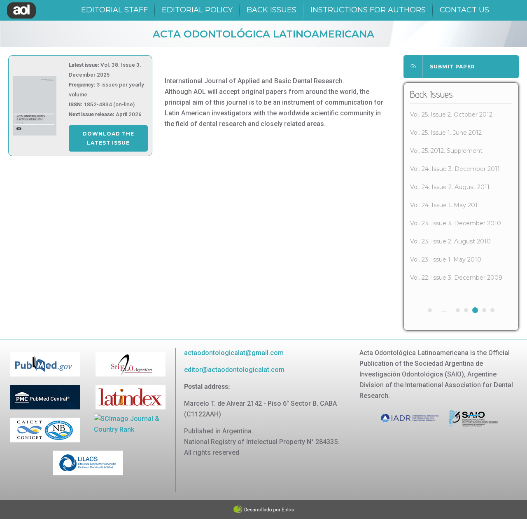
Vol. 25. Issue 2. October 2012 (451, 114)
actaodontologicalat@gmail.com (234, 353)
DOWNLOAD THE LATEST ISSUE (108, 138)
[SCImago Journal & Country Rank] (130, 424)
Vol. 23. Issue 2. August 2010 (450, 241)
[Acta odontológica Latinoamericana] (21, 10)
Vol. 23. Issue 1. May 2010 (445, 259)
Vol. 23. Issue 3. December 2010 (455, 223)
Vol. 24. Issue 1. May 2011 (445, 205)
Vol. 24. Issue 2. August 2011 (450, 187)
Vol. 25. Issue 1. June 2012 (446, 132)
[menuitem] (114, 10)
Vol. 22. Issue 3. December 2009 (456, 277)
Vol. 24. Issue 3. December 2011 (455, 169)
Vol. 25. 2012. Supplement (446, 150)
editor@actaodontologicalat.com (234, 370)
